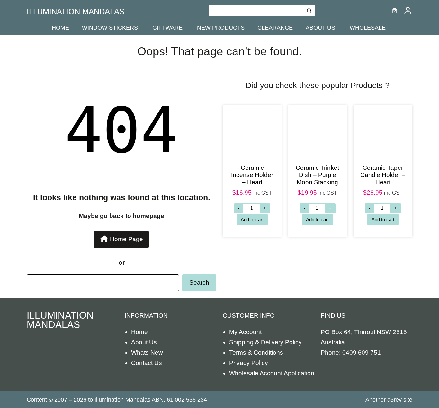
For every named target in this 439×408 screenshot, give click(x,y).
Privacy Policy (248, 362)
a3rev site (399, 399)
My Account (245, 332)
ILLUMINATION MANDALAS (75, 11)
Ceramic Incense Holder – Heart (252, 175)
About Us (144, 342)
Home (139, 332)
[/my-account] (407, 10)
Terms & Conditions (256, 352)
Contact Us (146, 362)
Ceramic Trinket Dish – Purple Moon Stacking (317, 175)
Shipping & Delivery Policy (265, 342)
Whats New (147, 352)
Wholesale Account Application (271, 373)
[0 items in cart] (395, 10)
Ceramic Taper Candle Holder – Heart (382, 175)
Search (199, 282)
